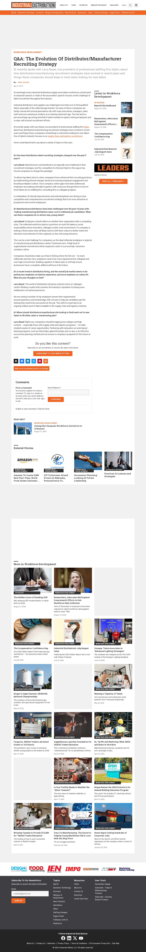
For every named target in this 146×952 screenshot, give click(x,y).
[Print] (16, 361)
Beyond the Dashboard (105, 105)
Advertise (51, 943)
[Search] (130, 5)
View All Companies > (113, 181)
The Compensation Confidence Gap (103, 135)
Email (13, 889)
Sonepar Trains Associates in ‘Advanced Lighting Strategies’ (109, 649)
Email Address (54, 388)
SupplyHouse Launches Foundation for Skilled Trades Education (72, 743)
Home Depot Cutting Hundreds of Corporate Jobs (110, 834)
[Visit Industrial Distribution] (91, 869)
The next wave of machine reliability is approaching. (70, 794)
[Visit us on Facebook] (63, 938)
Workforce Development (28, 52)
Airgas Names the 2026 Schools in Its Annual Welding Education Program (112, 788)
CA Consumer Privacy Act (99, 943)
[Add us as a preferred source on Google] (45, 361)
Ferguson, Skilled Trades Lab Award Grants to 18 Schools (31, 743)
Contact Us (40, 943)
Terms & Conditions (79, 943)
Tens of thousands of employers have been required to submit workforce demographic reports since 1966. (72, 609)
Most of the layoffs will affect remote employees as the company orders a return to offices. (113, 841)
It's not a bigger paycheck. (64, 842)
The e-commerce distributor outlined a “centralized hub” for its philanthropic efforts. (72, 749)
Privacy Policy (63, 943)
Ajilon (86, 127)
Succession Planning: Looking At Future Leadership (85, 478)
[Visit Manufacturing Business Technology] (127, 869)
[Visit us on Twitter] (75, 938)
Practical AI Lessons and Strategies (117, 475)
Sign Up (18, 901)
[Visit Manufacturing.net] (109, 869)
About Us (30, 943)
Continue (56, 399)
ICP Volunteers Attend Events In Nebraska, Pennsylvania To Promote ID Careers (56, 478)
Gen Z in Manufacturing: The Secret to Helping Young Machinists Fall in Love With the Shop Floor (72, 836)
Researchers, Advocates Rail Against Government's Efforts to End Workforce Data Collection (106, 121)
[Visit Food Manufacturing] (37, 869)
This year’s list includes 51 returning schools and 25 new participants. (112, 794)
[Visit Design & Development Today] (19, 869)
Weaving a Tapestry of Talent (108, 694)
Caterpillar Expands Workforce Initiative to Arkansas (58, 427)
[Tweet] (33, 361)
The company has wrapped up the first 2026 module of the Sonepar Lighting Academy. (112, 655)
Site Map (115, 943)
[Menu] (136, 5)
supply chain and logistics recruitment (65, 136)
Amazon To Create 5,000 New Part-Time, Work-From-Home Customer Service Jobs (26, 478)
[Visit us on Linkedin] (69, 938)
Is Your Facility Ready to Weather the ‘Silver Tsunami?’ (71, 788)
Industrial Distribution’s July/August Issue (105, 150)
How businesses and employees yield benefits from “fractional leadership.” (110, 698)
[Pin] (39, 361)
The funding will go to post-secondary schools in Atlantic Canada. (29, 840)
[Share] (22, 361)
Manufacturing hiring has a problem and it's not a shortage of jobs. (111, 749)
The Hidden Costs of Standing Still (31, 597)
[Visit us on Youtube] (81, 938)
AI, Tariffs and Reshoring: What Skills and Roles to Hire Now (112, 743)
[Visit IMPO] (73, 869)
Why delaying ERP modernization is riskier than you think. (31, 602)
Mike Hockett (23, 82)
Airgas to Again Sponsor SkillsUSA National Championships (30, 695)
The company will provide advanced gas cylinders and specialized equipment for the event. (32, 702)
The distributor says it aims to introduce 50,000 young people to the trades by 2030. (32, 749)
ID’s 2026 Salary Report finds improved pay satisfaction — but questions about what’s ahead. (32, 654)
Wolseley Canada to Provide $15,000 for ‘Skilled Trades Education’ (31, 834)
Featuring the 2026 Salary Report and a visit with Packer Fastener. (72, 655)
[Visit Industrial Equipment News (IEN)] (54, 869)
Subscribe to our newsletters (52, 353)
